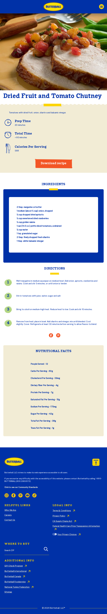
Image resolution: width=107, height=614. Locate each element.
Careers (8, 515)
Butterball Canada (12, 576)
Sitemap (8, 592)
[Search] (46, 550)
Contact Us (9, 520)
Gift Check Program (13, 566)
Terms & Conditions (62, 511)
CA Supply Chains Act (62, 521)
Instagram (6, 495)
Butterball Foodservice (15, 582)
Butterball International (15, 571)
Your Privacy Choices (67, 534)
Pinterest (20, 495)
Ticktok (34, 495)
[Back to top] (96, 462)
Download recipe (53, 163)
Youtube (27, 495)
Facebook (13, 495)
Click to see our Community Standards (21, 487)
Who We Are (10, 510)
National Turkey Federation (17, 587)
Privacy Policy (59, 516)
